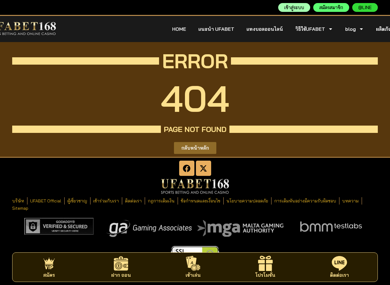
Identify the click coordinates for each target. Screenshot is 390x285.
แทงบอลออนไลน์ (264, 29)
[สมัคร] (49, 263)
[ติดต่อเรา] (339, 263)
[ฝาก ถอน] (121, 263)
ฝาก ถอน (121, 275)
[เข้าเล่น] (193, 263)
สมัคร (49, 275)
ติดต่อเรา (339, 275)
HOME (179, 29)
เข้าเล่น (193, 275)
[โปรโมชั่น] (265, 263)
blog (350, 29)
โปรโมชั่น (265, 275)
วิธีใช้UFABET (310, 29)
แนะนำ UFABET (216, 29)
